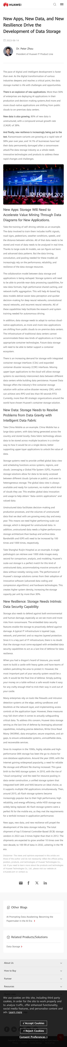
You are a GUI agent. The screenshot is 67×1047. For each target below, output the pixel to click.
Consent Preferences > (34, 1037)
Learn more (15, 1012)
